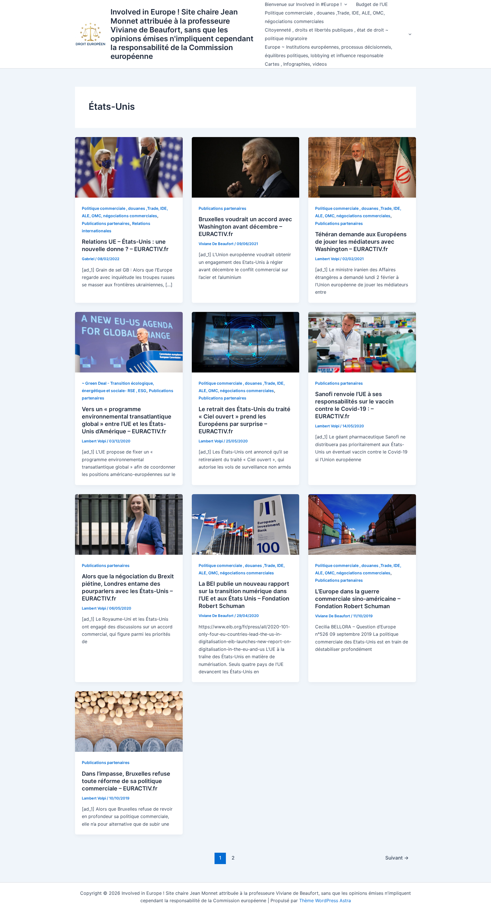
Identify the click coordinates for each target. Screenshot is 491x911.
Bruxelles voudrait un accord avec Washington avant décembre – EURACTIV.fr (245, 226)
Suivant (397, 858)
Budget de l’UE (372, 4)
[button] (344, 4)
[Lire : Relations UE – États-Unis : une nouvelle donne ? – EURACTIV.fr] (129, 167)
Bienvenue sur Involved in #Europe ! (303, 4)
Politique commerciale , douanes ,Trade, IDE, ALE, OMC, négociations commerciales (325, 17)
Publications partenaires (106, 223)
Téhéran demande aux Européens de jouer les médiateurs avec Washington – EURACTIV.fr (361, 241)
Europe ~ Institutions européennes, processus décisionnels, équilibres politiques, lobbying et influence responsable (328, 51)
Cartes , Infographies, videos (296, 64)
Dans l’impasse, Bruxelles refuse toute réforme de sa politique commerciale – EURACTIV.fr (126, 781)
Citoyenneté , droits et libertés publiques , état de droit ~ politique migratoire (326, 34)
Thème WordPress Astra (325, 900)
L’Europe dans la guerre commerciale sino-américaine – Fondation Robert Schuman (357, 599)
